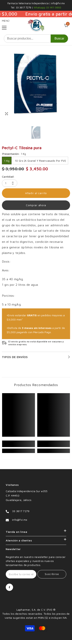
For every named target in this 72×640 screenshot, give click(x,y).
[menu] (4, 27)
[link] (18, 444)
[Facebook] (9, 587)
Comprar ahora (36, 205)
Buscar (59, 38)
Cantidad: (8, 176)
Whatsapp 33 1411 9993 (47, 7)
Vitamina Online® (36, 605)
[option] (36, 84)
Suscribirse (52, 574)
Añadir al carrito (36, 193)
